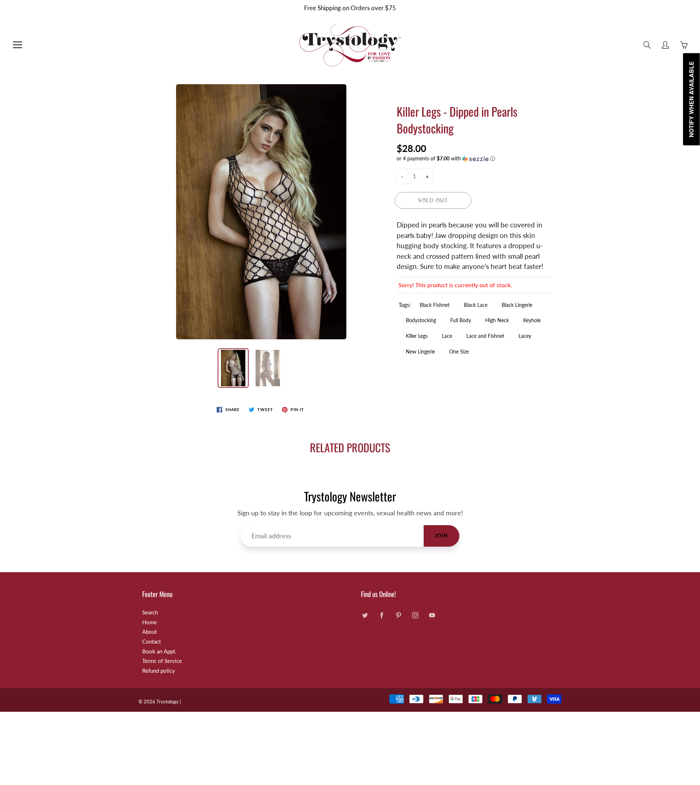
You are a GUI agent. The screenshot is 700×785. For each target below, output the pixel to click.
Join (441, 535)
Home (149, 622)
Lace (447, 336)
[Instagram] (415, 615)
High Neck (497, 320)
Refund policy (158, 671)
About (149, 632)
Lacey (524, 336)
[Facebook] (381, 615)
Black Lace (475, 305)
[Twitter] (364, 615)
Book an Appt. (159, 651)
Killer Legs (417, 336)
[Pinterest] (398, 615)
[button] (475, 158)
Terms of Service (162, 661)
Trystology (167, 701)
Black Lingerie (517, 305)
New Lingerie (420, 351)
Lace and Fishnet (485, 336)
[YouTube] (431, 615)
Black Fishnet (435, 305)
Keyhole (532, 320)
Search (150, 612)
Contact (151, 641)
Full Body (460, 320)
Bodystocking (421, 320)
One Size (459, 351)
